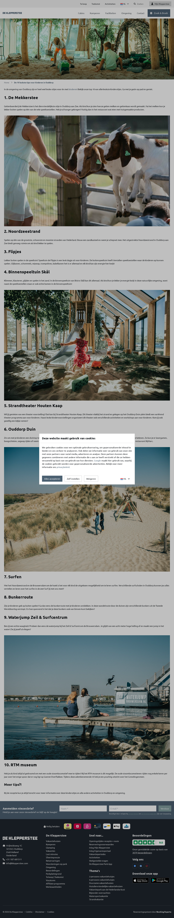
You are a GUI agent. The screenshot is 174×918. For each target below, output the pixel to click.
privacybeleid (63, 467)
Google (97, 460)
